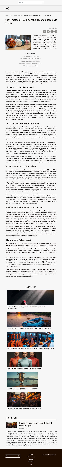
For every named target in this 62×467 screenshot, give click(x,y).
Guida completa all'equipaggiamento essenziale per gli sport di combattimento (26, 308)
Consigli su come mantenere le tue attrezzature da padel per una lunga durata (30, 349)
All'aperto (31, 459)
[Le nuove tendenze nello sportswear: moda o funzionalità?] (24, 359)
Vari (31, 464)
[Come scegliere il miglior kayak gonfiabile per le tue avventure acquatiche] (29, 319)
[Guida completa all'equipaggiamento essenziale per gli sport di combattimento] (30, 297)
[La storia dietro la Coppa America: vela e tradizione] (22, 379)
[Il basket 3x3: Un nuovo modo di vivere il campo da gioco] (24, 399)
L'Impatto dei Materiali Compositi (30, 56)
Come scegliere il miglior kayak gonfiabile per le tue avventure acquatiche (29, 328)
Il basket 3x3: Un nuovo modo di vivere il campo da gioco (24, 409)
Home (6, 15)
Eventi (31, 455)
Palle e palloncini (14, 15)
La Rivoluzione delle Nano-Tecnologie (30, 58)
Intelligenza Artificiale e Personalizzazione (30, 63)
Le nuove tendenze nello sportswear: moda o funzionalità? (24, 369)
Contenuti (31, 53)
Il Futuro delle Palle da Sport (30, 66)
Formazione (31, 462)
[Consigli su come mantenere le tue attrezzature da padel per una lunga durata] (30, 339)
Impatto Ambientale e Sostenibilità (30, 61)
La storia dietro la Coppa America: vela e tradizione (22, 389)
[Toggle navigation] (7, 8)
